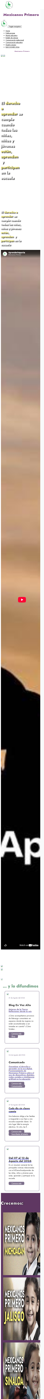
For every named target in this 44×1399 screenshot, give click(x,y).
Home (8, 31)
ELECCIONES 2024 (12, 47)
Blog (13, 1036)
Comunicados (16, 1086)
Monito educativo (11, 35)
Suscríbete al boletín (19, 1134)
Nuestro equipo (11, 45)
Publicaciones (10, 33)
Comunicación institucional (15, 40)
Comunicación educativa (14, 42)
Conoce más (16, 1033)
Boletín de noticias (12, 38)
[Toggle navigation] (4, 20)
